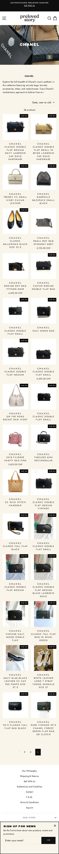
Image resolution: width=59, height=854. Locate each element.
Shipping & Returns (29, 776)
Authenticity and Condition (29, 786)
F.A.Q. (29, 797)
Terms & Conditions (29, 802)
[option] (29, 4)
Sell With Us (29, 781)
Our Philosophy (29, 770)
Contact (29, 791)
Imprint (29, 807)
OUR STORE (29, 817)
